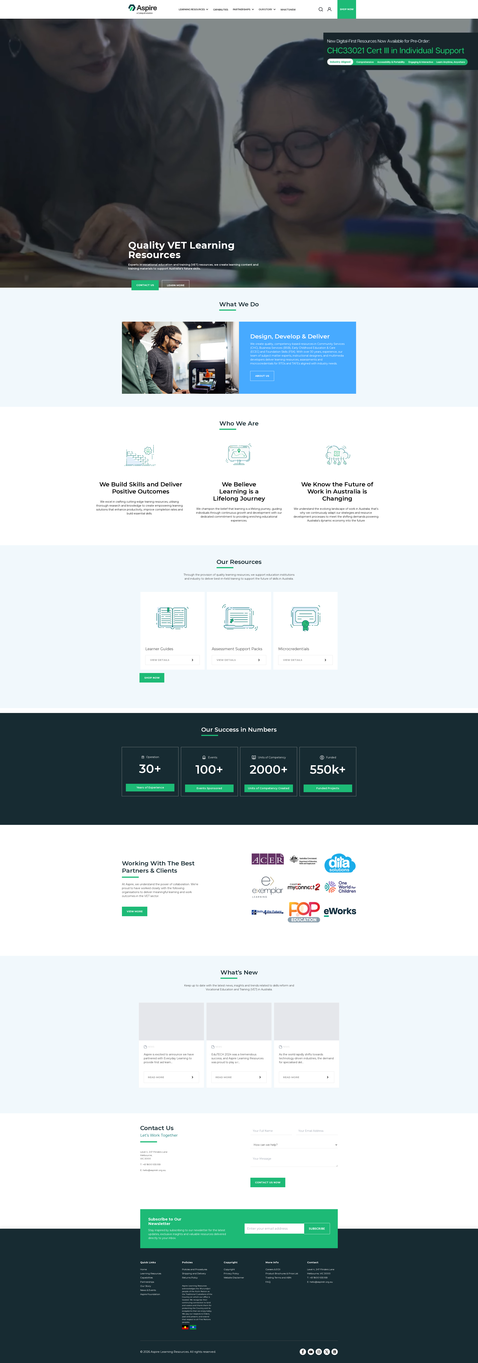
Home (143, 1269)
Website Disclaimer (234, 1277)
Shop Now (152, 677)
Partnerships (147, 1281)
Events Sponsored (209, 788)
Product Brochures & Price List (282, 1273)
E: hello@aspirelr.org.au (320, 1281)
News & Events (148, 1290)
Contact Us (145, 285)
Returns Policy (190, 1277)
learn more (175, 285)
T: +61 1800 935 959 (317, 1277)
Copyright (229, 1269)
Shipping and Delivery (194, 1273)
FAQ (268, 1281)
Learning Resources (150, 1273)
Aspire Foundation (150, 1294)
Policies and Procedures (194, 1269)
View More (135, 911)
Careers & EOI (273, 1269)
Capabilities (220, 9)
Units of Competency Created (268, 788)
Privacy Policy (231, 1273)
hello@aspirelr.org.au (154, 1170)
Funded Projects (327, 788)
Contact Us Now (267, 1182)
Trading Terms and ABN (278, 1277)
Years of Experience (150, 787)
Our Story (145, 1286)
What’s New (288, 9)
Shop (346, 9)
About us (262, 375)
